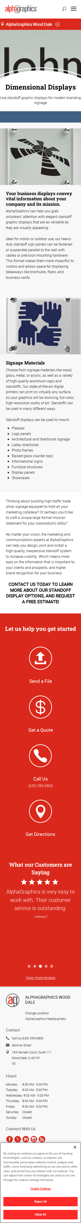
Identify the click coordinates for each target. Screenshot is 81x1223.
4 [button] (46, 966)
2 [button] (35, 966)
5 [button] (52, 966)
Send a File (40, 681)
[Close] (75, 1147)
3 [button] (40, 966)
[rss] (42, 1139)
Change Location (37, 1013)
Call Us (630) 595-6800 (27, 1038)
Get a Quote (40, 730)
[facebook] (9, 1139)
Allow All (40, 1214)
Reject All (40, 1201)
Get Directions (40, 834)
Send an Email (21, 1045)
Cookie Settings (40, 1189)
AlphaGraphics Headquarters (45, 1019)
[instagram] (34, 1139)
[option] (40, 920)
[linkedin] (25, 1139)
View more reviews (40, 977)
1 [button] (29, 966)
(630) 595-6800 (40, 785)
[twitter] (17, 1139)
